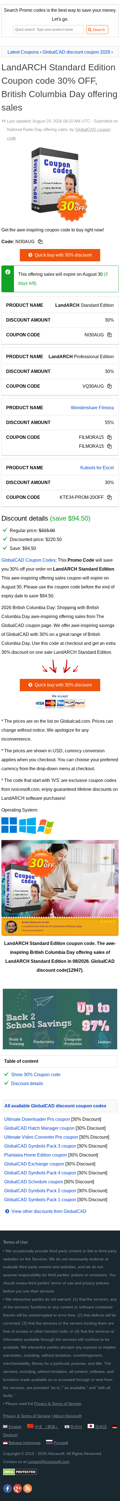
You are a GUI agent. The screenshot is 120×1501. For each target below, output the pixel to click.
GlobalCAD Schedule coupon (33, 1181)
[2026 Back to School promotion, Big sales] (60, 1047)
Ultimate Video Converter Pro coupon (41, 1137)
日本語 (101, 1427)
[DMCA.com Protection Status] (20, 1474)
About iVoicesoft (67, 1416)
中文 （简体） (47, 1427)
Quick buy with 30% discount (62, 255)
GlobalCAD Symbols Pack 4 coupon (40, 1172)
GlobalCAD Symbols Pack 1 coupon (40, 1199)
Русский (61, 1442)
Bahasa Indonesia (24, 1442)
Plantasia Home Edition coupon (35, 1155)
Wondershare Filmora (92, 407)
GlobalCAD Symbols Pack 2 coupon (40, 1190)
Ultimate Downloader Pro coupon (37, 1119)
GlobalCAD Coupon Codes (28, 560)
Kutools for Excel (97, 467)
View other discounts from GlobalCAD (48, 1211)
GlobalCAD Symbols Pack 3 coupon (40, 1146)
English (15, 1427)
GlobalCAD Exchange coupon (34, 1164)
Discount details (27, 1083)
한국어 (76, 1427)
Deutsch (10, 1435)
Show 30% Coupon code (36, 1074)
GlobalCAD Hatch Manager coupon (39, 1128)
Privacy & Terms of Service (57, 1403)
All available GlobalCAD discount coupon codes (55, 1105)
